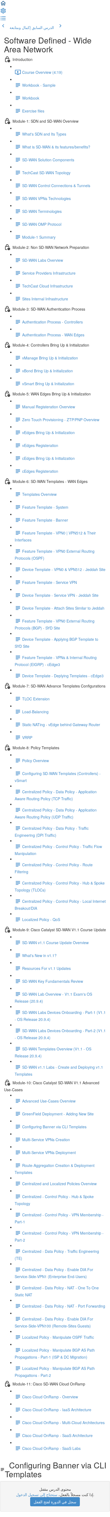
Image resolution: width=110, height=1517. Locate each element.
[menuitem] (3, 12)
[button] (3, 5)
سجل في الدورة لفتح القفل (55, 1501)
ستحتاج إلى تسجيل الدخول (36, 1494)
